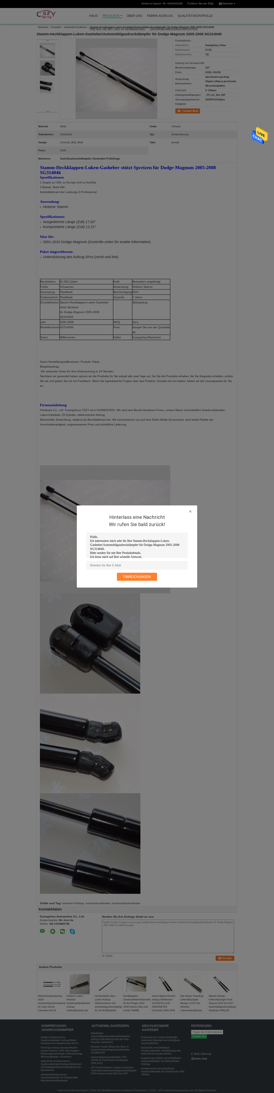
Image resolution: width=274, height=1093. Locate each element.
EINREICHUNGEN (137, 577)
